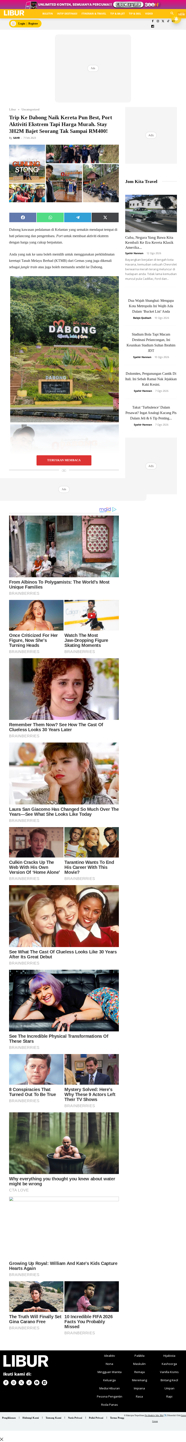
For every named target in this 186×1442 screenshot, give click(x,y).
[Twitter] (163, 21)
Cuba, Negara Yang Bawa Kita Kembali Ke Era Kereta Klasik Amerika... (149, 242)
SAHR (16, 137)
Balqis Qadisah (142, 317)
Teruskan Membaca (64, 460)
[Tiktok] (168, 21)
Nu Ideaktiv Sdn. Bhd (154, 1415)
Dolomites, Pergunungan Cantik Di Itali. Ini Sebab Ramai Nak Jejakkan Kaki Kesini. (151, 379)
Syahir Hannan (134, 253)
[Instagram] (157, 21)
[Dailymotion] (152, 26)
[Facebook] (152, 21)
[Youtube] (36, 1382)
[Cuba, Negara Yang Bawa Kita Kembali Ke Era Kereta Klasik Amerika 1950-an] (151, 213)
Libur (12, 109)
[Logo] (14, 13)
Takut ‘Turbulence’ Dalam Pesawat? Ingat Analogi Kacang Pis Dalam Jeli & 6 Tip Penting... (150, 412)
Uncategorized (30, 109)
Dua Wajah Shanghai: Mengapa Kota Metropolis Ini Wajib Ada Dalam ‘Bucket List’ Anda (151, 306)
